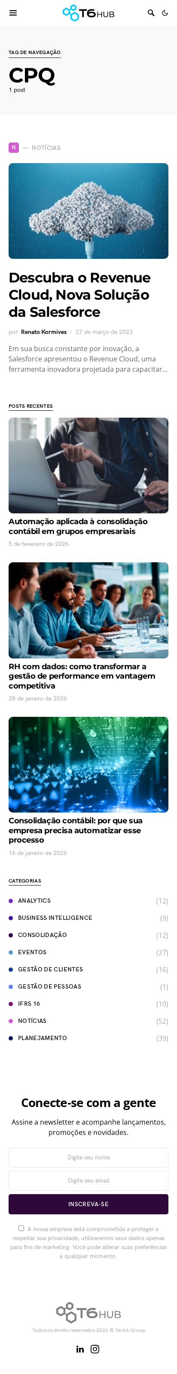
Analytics (34, 900)
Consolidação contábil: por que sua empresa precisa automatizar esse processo (76, 830)
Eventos (32, 952)
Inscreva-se (88, 1204)
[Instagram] (95, 1349)
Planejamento (42, 1038)
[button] (165, 12)
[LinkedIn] (80, 1349)
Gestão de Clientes (50, 969)
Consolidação (42, 935)
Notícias (32, 1021)
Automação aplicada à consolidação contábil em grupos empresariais (78, 526)
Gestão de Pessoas (49, 986)
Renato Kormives (44, 332)
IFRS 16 (29, 1003)
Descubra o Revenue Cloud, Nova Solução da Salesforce (80, 294)
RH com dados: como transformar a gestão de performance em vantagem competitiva (82, 676)
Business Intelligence (55, 918)
